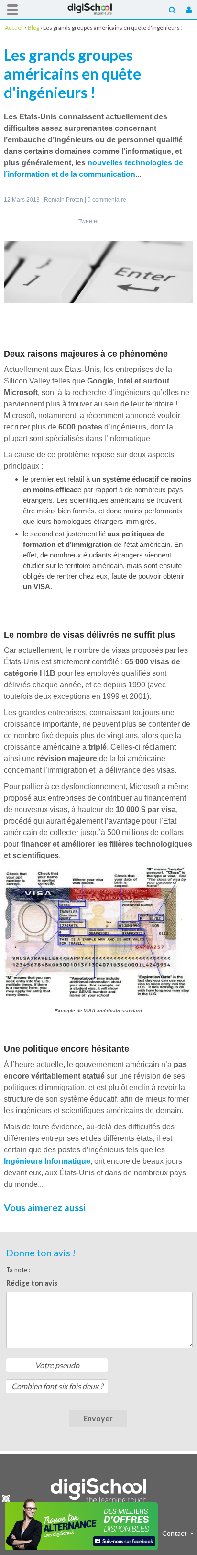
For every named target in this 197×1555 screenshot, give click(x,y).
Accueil (98, 9)
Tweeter (88, 221)
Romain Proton (64, 200)
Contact (174, 1533)
